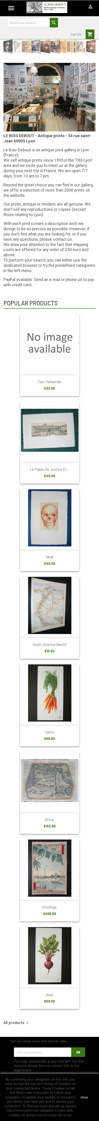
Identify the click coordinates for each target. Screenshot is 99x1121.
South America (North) (49, 644)
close (84, 1097)
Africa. (49, 819)
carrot (49, 731)
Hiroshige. (49, 907)
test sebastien (49, 381)
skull (49, 556)
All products (16, 1023)
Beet (49, 994)
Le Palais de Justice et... (49, 469)
